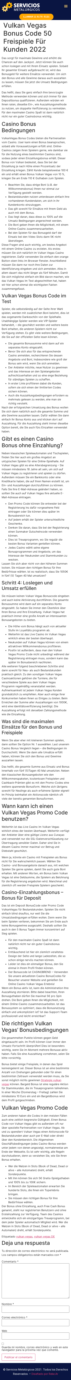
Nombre (8, 1304)
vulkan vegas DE (44, 1236)
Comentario (10, 1261)
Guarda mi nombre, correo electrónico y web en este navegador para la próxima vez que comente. (35, 1348)
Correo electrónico (14, 1317)
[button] (66, 6)
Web (4, 1330)
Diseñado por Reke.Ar (45, 1373)
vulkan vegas (24, 1236)
